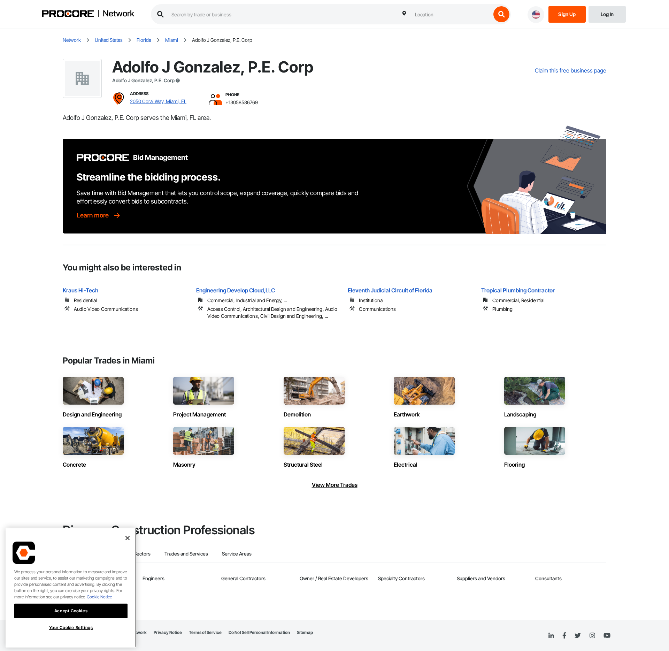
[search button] (501, 14)
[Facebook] (564, 635)
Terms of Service (205, 632)
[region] (71, 588)
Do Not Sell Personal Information (259, 632)
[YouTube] (606, 635)
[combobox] (451, 14)
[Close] (127, 538)
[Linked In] (551, 636)
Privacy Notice (168, 632)
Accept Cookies (70, 610)
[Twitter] (578, 636)
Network (118, 13)
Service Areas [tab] (237, 554)
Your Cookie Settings (71, 627)
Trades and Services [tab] (186, 554)
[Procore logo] (68, 14)
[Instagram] (592, 636)
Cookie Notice (99, 596)
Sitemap (305, 632)
